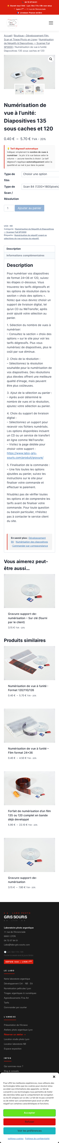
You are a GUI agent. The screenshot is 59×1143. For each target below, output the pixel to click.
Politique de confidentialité (37, 1138)
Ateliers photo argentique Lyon (18, 1029)
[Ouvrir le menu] (51, 23)
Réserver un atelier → (15, 1034)
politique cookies (15, 1138)
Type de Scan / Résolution (11, 192)
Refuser (29, 1121)
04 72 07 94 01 (31, 2)
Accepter (29, 1112)
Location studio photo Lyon (16, 1039)
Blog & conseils (11, 1070)
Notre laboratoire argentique (17, 978)
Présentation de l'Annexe (16, 1024)
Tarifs (6, 1002)
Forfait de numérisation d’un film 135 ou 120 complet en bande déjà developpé (29, 815)
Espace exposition (12, 1048)
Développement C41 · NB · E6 (18, 983)
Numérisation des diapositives (32, 541)
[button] (54, 1076)
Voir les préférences (30, 1130)
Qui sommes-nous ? (13, 1066)
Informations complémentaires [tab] (25, 255)
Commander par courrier (15, 1007)
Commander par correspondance (30, 545)
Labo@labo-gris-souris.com (17, 944)
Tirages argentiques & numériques (20, 993)
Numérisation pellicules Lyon (17, 988)
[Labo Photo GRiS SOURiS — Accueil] (12, 23)
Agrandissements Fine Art (16, 997)
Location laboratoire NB (15, 1043)
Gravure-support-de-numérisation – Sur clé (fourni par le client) (27, 618)
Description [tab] (14, 248)
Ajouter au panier (29, 208)
